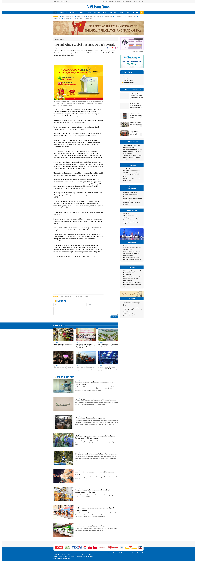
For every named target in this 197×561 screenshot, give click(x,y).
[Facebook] (107, 48)
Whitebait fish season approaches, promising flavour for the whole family (131, 303)
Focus (55, 16)
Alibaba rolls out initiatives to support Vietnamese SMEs (94, 473)
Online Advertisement (129, 82)
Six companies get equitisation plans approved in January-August (94, 383)
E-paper (126, 72)
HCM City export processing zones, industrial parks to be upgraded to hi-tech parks (96, 437)
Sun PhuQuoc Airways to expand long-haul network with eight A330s (132, 258)
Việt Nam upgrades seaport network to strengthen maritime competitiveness (132, 272)
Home (56, 39)
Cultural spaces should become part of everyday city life (136, 115)
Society (88, 12)
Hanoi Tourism (118, 16)
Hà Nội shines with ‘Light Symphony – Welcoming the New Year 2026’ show (132, 174)
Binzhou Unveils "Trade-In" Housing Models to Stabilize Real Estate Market (136, 106)
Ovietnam (128, 1)
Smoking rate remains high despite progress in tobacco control (136, 124)
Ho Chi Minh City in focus (130, 16)
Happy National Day (89, 18)
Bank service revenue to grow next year (90, 526)
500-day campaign (77, 18)
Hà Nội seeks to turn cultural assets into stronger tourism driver (131, 214)
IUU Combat (67, 18)
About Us (135, 1)
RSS (143, 553)
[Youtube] (112, 48)
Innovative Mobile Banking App (81, 296)
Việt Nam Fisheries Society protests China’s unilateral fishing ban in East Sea (132, 284)
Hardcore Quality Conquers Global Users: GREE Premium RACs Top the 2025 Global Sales (136, 96)
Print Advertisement (129, 80)
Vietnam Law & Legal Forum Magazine (111, 1)
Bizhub (123, 1)
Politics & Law (63, 12)
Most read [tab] (137, 89)
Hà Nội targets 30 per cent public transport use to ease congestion (131, 219)
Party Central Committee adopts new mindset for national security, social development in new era (132, 151)
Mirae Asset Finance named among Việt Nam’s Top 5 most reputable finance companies (131, 253)
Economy (72, 12)
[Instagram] (115, 48)
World (128, 12)
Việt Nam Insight (57, 18)
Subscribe (126, 78)
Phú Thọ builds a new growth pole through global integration (108, 345)
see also (59, 325)
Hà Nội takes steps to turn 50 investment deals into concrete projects (130, 194)
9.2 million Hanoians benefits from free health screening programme (131, 169)
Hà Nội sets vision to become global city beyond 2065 (131, 223)
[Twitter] (109, 48)
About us (121, 553)
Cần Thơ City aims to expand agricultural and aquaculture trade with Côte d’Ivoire (85, 346)
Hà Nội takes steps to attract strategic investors (132, 203)
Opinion (122, 12)
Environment (113, 12)
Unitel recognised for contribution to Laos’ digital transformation (94, 509)
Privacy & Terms (136, 553)
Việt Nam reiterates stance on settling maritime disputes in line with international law (132, 278)
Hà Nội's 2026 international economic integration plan (132, 199)
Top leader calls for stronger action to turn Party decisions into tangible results (132, 157)
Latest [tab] (125, 89)
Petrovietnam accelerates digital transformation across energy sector (85, 368)
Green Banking (68, 296)
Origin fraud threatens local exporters (90, 418)
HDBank (61, 296)
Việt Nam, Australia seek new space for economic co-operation (63, 368)
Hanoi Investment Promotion (94, 16)
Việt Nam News (98, 7)
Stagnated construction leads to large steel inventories (96, 454)
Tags (55, 296)
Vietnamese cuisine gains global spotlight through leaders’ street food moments (132, 309)
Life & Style (97, 12)
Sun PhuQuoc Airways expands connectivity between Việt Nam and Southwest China (132, 247)
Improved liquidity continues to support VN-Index (62, 345)
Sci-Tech (80, 12)
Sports (104, 12)
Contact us (127, 553)
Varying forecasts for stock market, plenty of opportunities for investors (92, 491)
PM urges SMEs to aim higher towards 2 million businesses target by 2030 (108, 368)
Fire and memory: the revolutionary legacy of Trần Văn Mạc (135, 133)
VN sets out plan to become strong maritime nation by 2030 (131, 146)
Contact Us (141, 1)
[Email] (117, 47)
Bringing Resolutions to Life (68, 16)
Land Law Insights (108, 16)
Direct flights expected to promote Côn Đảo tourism (95, 400)
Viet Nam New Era (81, 16)
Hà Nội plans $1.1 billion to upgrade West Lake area (131, 179)
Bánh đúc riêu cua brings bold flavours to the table (130, 314)
